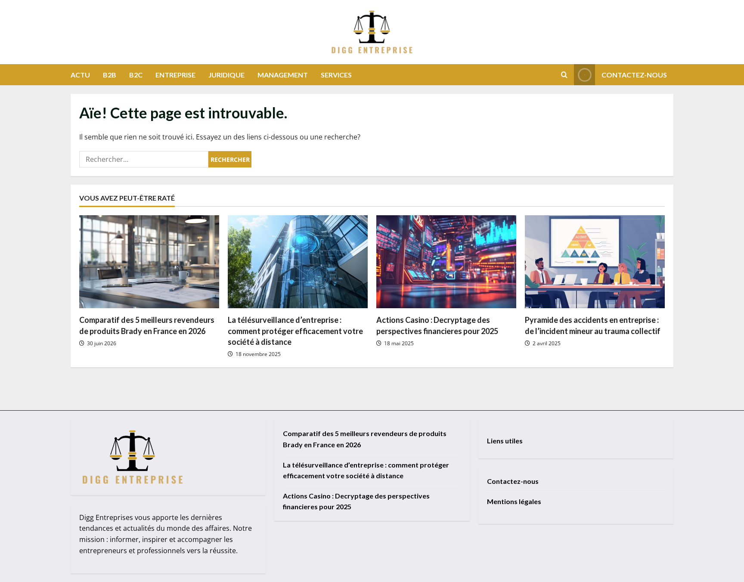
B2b (109, 75)
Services (336, 75)
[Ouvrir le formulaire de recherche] (564, 74)
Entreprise (175, 75)
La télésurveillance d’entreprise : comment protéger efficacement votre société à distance (295, 330)
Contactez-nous (634, 75)
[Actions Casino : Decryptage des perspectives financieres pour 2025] (446, 262)
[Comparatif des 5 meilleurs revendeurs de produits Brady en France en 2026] (149, 262)
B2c (136, 75)
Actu (80, 75)
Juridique (226, 75)
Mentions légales (514, 501)
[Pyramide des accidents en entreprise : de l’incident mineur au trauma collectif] (595, 262)
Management (282, 75)
